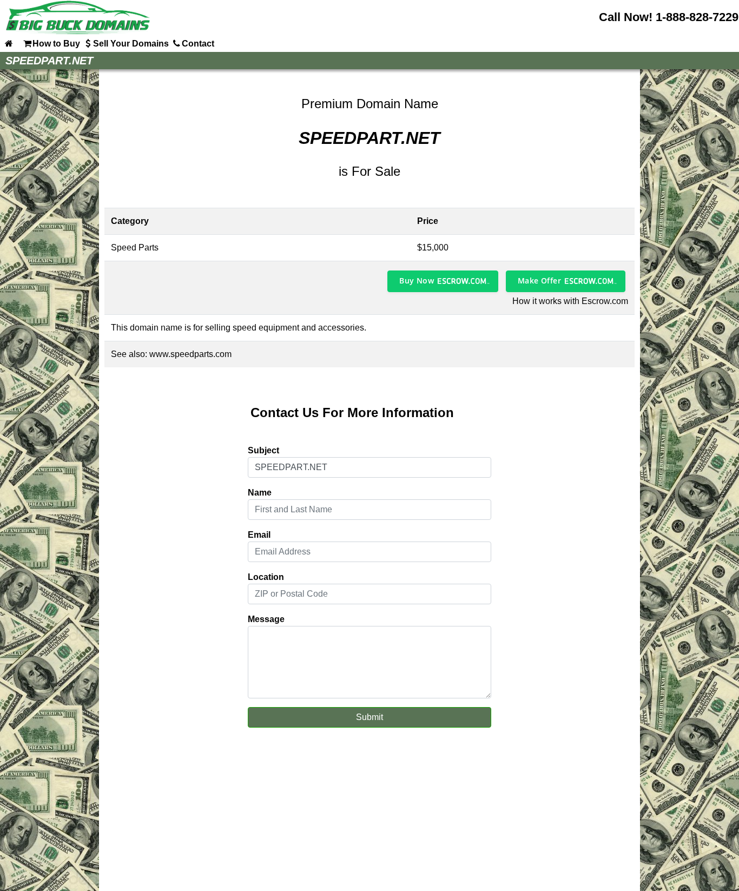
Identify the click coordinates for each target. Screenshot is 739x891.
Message (266, 619)
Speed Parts (135, 247)
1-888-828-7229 (697, 17)
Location (266, 577)
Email (259, 534)
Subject (263, 450)
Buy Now (416, 280)
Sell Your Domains (131, 43)
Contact (198, 43)
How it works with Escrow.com (570, 301)
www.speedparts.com (190, 354)
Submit (369, 717)
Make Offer (539, 280)
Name (260, 492)
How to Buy (56, 43)
